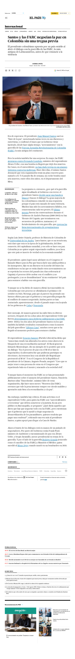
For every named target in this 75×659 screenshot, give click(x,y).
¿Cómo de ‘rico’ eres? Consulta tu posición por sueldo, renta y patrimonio (27, 575)
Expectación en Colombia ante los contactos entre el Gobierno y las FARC (12, 211)
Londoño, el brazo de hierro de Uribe (11, 193)
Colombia (46, 471)
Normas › (64, 462)
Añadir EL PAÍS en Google (63, 70)
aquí (45, 479)
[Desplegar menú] (6, 17)
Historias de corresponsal (49, 31)
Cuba (29, 305)
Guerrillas (53, 471)
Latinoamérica (23, 31)
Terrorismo (17, 471)
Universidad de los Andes (22, 240)
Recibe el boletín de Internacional (19, 457)
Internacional (14, 26)
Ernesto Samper (30, 338)
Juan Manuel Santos (47, 136)
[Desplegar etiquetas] (66, 471)
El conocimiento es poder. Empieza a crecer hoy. (20, 636)
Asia (35, 31)
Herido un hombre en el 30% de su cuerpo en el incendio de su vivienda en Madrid (35, 560)
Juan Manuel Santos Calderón (29, 471)
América (10, 471)
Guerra (59, 471)
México (16, 31)
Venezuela (38, 305)
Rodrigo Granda (49, 439)
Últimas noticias (62, 31)
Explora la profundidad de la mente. (60, 620)
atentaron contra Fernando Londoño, (25, 161)
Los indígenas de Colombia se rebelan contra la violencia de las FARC (12, 201)
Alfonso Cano (32, 327)
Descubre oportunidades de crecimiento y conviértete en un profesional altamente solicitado (61, 612)
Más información (12, 479)
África (39, 31)
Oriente (31, 31)
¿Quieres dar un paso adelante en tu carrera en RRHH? (61, 629)
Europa (7, 31)
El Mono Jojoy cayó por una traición (11, 228)
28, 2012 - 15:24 (39, 65)
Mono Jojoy (22, 445)
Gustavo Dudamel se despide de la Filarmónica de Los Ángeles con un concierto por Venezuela (38, 563)
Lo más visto (9, 571)
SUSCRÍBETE (55, 13)
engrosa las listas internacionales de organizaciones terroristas (44, 227)
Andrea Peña (37, 64)
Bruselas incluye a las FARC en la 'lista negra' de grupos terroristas (12, 220)
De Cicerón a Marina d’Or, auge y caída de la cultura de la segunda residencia (27, 583)
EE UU (11, 31)
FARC (40, 471)
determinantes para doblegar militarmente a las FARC (39, 319)
